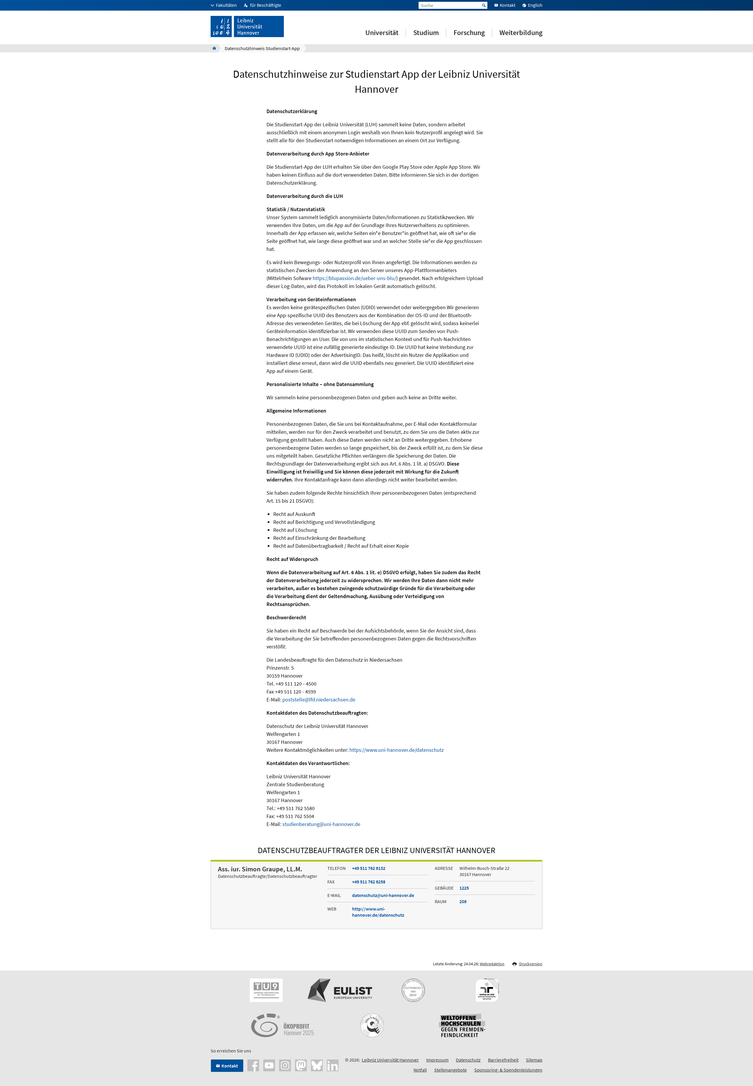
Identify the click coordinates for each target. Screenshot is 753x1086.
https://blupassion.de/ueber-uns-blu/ (354, 278)
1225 (464, 888)
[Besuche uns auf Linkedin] (332, 1065)
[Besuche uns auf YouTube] (269, 1065)
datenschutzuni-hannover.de (383, 895)
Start (483, 5)
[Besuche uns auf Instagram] (285, 1065)
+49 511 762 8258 (368, 882)
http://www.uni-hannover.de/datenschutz (378, 912)
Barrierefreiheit (503, 1060)
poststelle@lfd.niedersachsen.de (318, 699)
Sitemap (534, 1060)
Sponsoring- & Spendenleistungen (508, 1070)
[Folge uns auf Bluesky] (317, 1065)
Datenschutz (468, 1060)
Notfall (420, 1070)
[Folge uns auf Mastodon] (301, 1065)
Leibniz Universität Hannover (390, 1060)
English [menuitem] (535, 5)
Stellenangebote (450, 1070)
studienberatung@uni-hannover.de (321, 824)
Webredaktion (492, 963)
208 (463, 901)
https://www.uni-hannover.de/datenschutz (396, 749)
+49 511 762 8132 (368, 868)
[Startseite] (212, 48)
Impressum (437, 1060)
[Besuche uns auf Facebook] (253, 1065)
